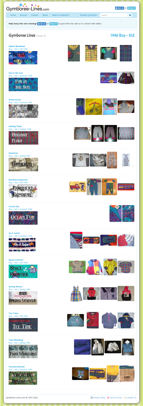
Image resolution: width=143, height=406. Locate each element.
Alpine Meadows (17, 46)
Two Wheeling (16, 340)
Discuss (23, 15)
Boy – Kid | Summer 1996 (20, 75)
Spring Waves (15, 286)
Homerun (13, 153)
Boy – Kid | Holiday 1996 (20, 129)
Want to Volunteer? (60, 15)
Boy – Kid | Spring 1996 (19, 155)
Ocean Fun (14, 206)
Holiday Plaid (15, 126)
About (45, 15)
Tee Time (13, 313)
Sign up (120, 8)
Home (13, 15)
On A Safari (14, 233)
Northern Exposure (18, 179)
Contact (34, 15)
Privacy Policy (98, 397)
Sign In (132, 8)
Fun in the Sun (16, 73)
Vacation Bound (16, 366)
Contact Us (131, 397)
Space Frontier (16, 260)
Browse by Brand (88, 15)
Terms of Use (115, 397)
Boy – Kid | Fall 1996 (18, 49)
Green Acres (15, 99)
